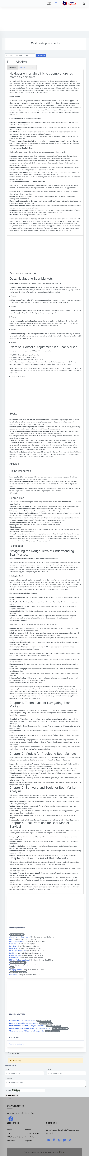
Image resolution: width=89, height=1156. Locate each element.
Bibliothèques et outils (15, 1137)
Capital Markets (15, 955)
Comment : (9, 1078)
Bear (11, 939)
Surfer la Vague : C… (26, 1031)
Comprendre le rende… (30, 1028)
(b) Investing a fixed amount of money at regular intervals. (30, 342)
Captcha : (8, 1090)
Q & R (9, 1133)
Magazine (28, 1140)
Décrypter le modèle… (27, 1026)
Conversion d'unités (32, 1133)
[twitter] (64, 1140)
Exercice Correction (18, 377)
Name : (7, 1069)
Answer (13, 296)
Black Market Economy (17, 951)
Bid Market (13, 948)
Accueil (9, 1130)
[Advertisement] (44, 15)
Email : (49, 1069)
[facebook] (11, 1119)
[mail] (48, 1140)
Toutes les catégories (16, 1044)
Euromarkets (13, 974)
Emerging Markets (15, 970)
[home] (70, 3)
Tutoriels (28, 1130)
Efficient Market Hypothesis (19, 960)
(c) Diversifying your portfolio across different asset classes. (30, 330)
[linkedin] (54, 1140)
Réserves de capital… (24, 1023)
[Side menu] (56, 3)
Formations (11, 1140)
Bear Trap (12, 946)
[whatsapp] (70, 1140)
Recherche (41, 55)
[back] (85, 1152)
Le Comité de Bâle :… (22, 1020)
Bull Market (13, 953)
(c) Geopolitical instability (18, 317)
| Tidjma (62, 1152)
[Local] (49, 3)
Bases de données (31, 1137)
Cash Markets (14, 958)
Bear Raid (12, 944)
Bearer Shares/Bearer (17, 941)
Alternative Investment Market (20, 937)
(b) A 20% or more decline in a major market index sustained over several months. (38, 296)
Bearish (12, 965)
